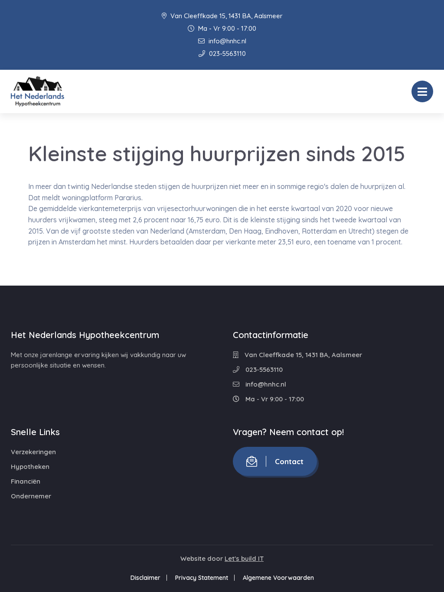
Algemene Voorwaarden (278, 578)
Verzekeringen (33, 452)
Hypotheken (30, 466)
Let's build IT (244, 558)
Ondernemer (31, 496)
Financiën (25, 481)
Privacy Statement (201, 578)
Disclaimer (145, 578)
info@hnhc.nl (226, 41)
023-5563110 (226, 53)
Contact (289, 461)
